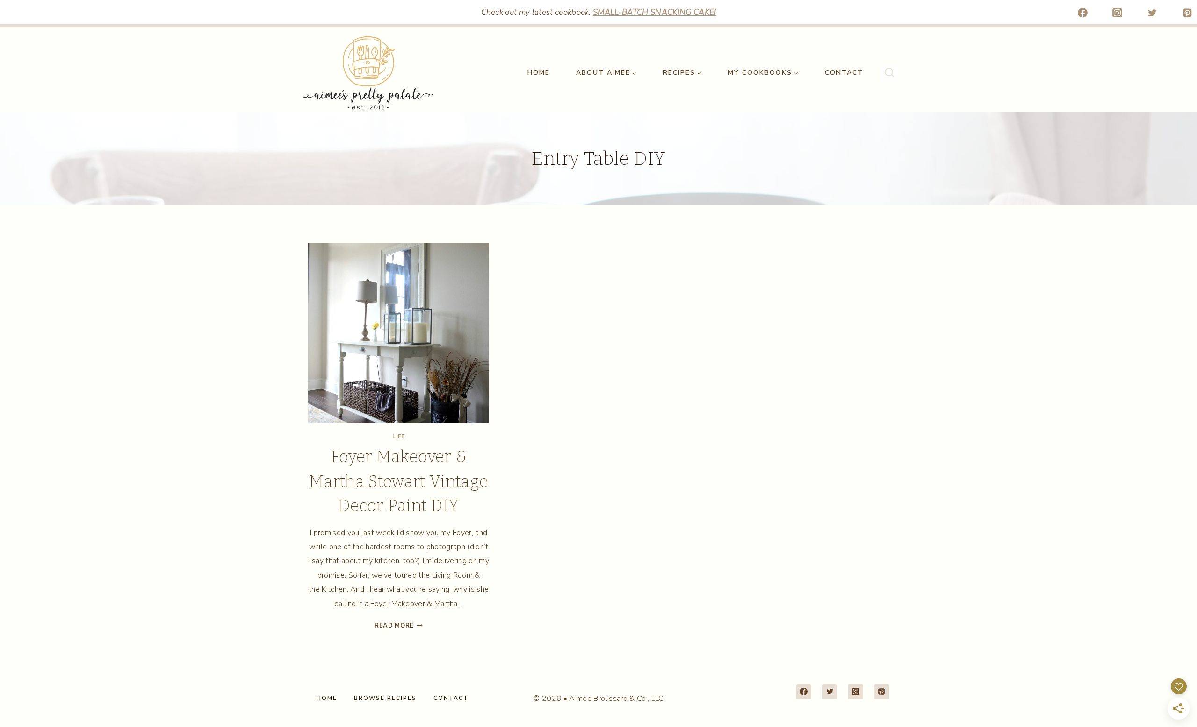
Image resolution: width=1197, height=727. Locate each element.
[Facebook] (1082, 12)
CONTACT (844, 72)
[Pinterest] (1187, 12)
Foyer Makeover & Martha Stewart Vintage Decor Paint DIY (398, 481)
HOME (538, 72)
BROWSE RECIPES (385, 698)
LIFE (398, 436)
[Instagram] (1117, 12)
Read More (399, 625)
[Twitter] (1152, 12)
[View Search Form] (889, 72)
